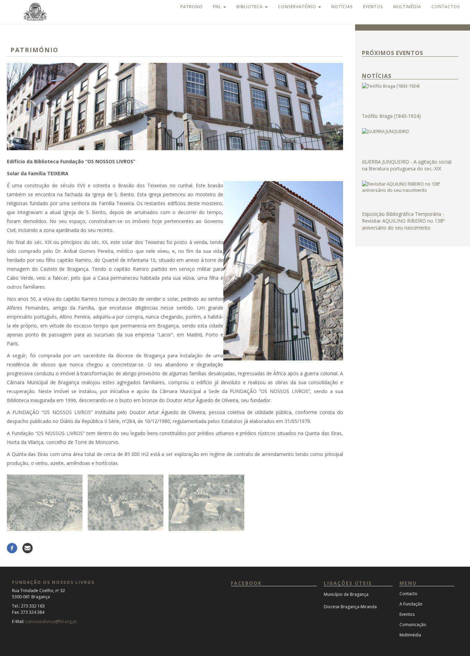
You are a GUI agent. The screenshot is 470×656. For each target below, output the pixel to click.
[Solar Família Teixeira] (175, 106)
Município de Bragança (346, 594)
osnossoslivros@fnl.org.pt (51, 621)
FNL (218, 7)
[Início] (29, 11)
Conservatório (298, 7)
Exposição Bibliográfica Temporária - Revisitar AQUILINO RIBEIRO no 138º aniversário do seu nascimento (403, 221)
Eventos (373, 7)
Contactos (445, 7)
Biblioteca (250, 7)
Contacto (408, 594)
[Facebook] (12, 548)
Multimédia (407, 7)
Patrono (191, 7)
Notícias (342, 7)
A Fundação (411, 604)
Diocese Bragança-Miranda (350, 607)
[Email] (27, 548)
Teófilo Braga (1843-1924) (391, 116)
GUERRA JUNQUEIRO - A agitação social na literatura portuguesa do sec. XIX (406, 165)
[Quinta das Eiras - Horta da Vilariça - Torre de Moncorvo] (45, 503)
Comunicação (412, 624)
